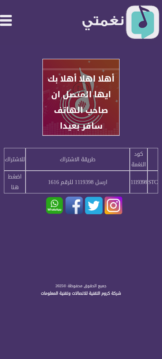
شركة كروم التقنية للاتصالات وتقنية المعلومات (81, 293)
